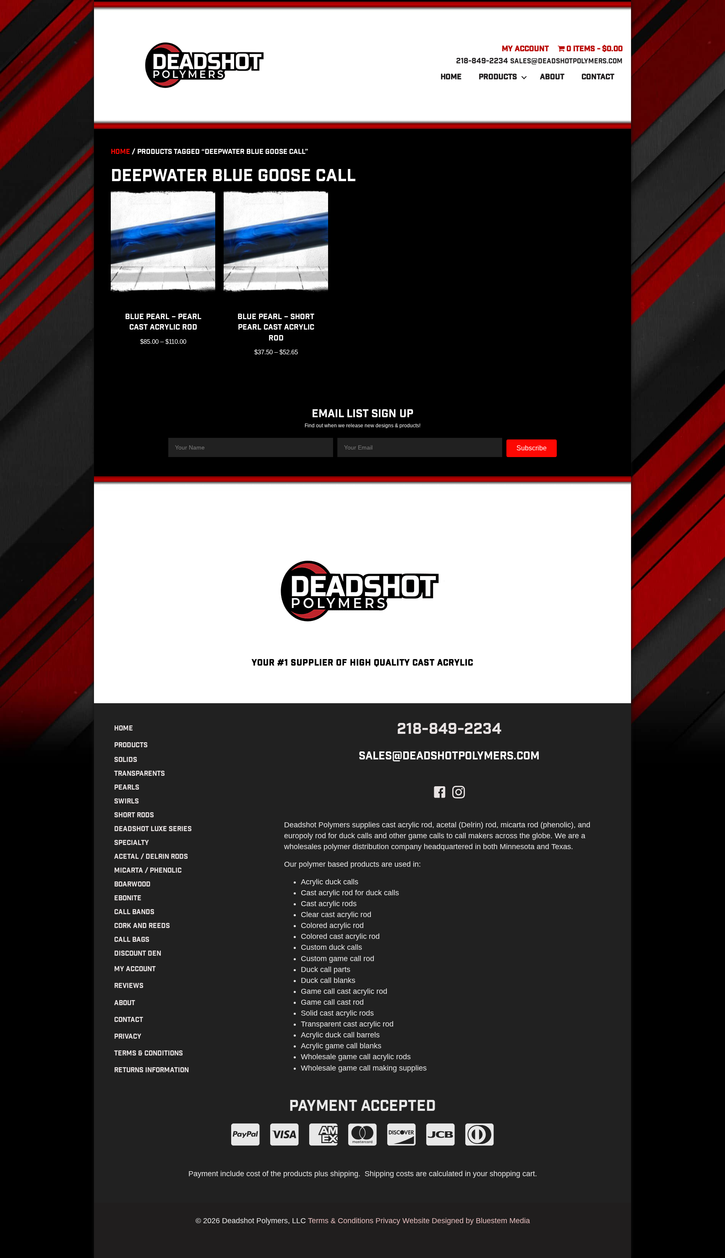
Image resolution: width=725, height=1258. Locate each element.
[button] (524, 77)
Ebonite (127, 899)
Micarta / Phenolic (148, 871)
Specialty (131, 843)
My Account (525, 49)
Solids (125, 760)
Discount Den (137, 954)
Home (451, 77)
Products (498, 77)
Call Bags (131, 940)
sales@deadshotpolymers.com (566, 62)
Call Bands (134, 913)
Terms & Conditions (148, 1054)
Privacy (127, 1037)
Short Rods (134, 816)
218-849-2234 (482, 61)
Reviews (128, 986)
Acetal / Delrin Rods (151, 857)
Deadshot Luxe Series (153, 829)
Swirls (126, 802)
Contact (598, 77)
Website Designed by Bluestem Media (466, 1220)
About (552, 77)
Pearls (126, 788)
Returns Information (151, 1071)
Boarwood (132, 885)
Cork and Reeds (142, 926)
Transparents (139, 774)
